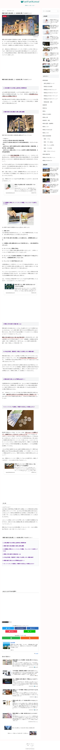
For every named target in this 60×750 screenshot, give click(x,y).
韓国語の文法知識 (48, 86)
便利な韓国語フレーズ (49, 83)
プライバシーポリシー (32, 745)
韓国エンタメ (46, 126)
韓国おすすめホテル (47, 160)
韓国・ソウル (47, 139)
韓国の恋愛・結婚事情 (48, 123)
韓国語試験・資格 (48, 102)
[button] (58, 11)
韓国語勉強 (45, 80)
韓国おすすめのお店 (47, 129)
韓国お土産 (45, 117)
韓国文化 (45, 108)
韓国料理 (45, 105)
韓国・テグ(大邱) (48, 148)
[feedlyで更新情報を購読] (11, 638)
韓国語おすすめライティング (50, 98)
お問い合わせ (28, 744)
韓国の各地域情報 (47, 135)
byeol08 (13, 642)
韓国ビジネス (46, 132)
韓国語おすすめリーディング (50, 95)
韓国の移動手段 (46, 154)
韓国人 (44, 111)
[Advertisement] (20, 65)
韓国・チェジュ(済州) (49, 145)
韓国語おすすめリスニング (50, 89)
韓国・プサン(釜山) (48, 142)
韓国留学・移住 (46, 120)
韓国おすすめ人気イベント (49, 157)
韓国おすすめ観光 (47, 114)
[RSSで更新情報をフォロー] (30, 638)
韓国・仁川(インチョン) (49, 151)
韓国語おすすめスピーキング (50, 92)
